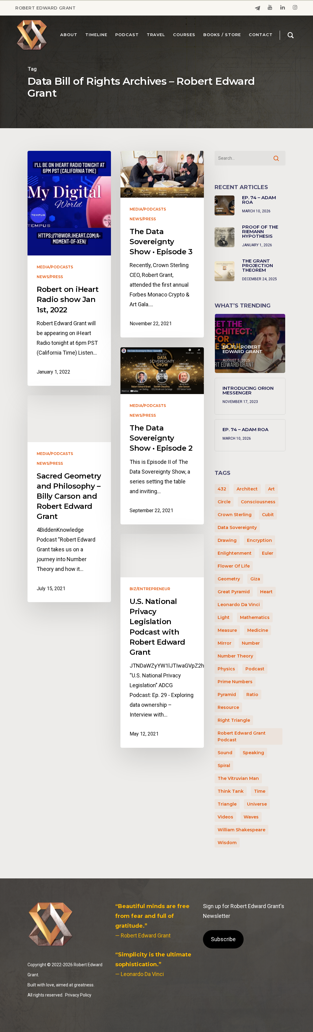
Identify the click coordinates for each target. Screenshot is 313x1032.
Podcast (254, 669)
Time (259, 791)
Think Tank (231, 791)
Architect (247, 489)
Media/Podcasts (55, 267)
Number (251, 643)
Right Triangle (234, 720)
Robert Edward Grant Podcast (242, 736)
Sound (225, 752)
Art (271, 489)
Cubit (268, 514)
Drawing (227, 540)
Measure (227, 630)
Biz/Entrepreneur (150, 589)
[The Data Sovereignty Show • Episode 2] (162, 435)
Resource (228, 707)
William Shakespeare (241, 830)
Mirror (224, 643)
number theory (235, 656)
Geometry (229, 579)
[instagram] (295, 8)
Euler (267, 553)
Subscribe (223, 939)
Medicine (257, 630)
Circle (224, 502)
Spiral (224, 765)
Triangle (227, 804)
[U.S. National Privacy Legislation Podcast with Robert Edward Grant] (162, 641)
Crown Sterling (235, 514)
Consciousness (258, 502)
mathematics (255, 617)
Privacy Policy (78, 995)
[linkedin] (282, 8)
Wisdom (227, 842)
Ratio (252, 694)
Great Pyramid (234, 591)
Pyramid (227, 694)
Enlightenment (235, 553)
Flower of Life (234, 566)
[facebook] (257, 8)
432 (222, 489)
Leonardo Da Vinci (239, 604)
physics (226, 669)
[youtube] (270, 8)
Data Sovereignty (237, 527)
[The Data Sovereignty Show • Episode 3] (162, 244)
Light (224, 617)
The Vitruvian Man (238, 778)
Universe (257, 804)
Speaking (253, 752)
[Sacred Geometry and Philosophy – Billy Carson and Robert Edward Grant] (69, 498)
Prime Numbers (235, 681)
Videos (225, 817)
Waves (251, 817)
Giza (255, 579)
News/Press (50, 277)
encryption (259, 540)
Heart (266, 591)
